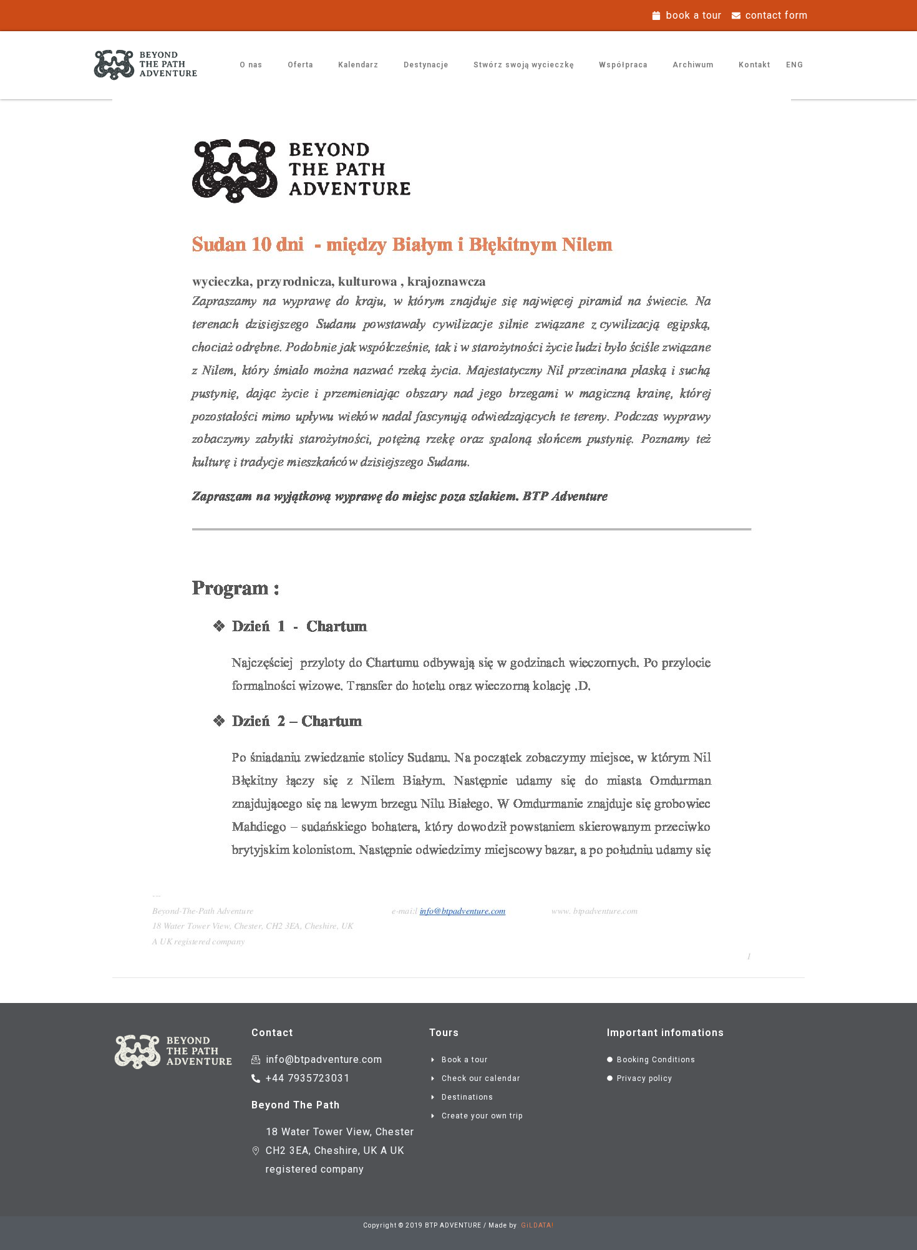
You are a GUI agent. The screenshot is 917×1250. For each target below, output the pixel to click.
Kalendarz (358, 65)
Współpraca (623, 65)
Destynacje (426, 65)
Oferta (300, 65)
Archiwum (693, 65)
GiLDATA (536, 1225)
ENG (794, 65)
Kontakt (754, 65)
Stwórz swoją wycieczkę (523, 65)
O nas (251, 65)
